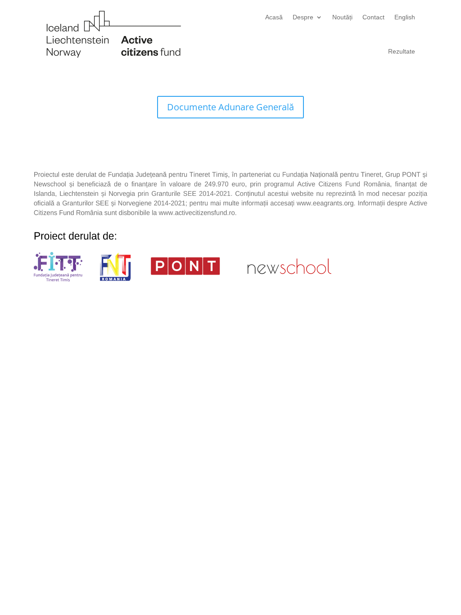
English (404, 17)
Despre (303, 17)
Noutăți (342, 17)
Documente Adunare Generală (230, 107)
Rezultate (401, 51)
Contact (373, 17)
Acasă (274, 17)
